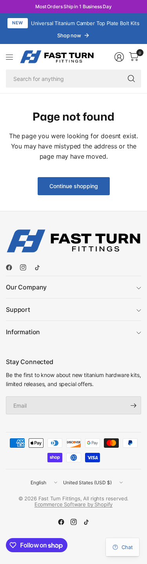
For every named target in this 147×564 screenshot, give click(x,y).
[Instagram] (26, 267)
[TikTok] (40, 267)
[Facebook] (12, 267)
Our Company (26, 287)
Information (23, 332)
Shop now (69, 35)
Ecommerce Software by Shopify (73, 504)
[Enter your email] (133, 405)
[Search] (131, 79)
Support (18, 309)
